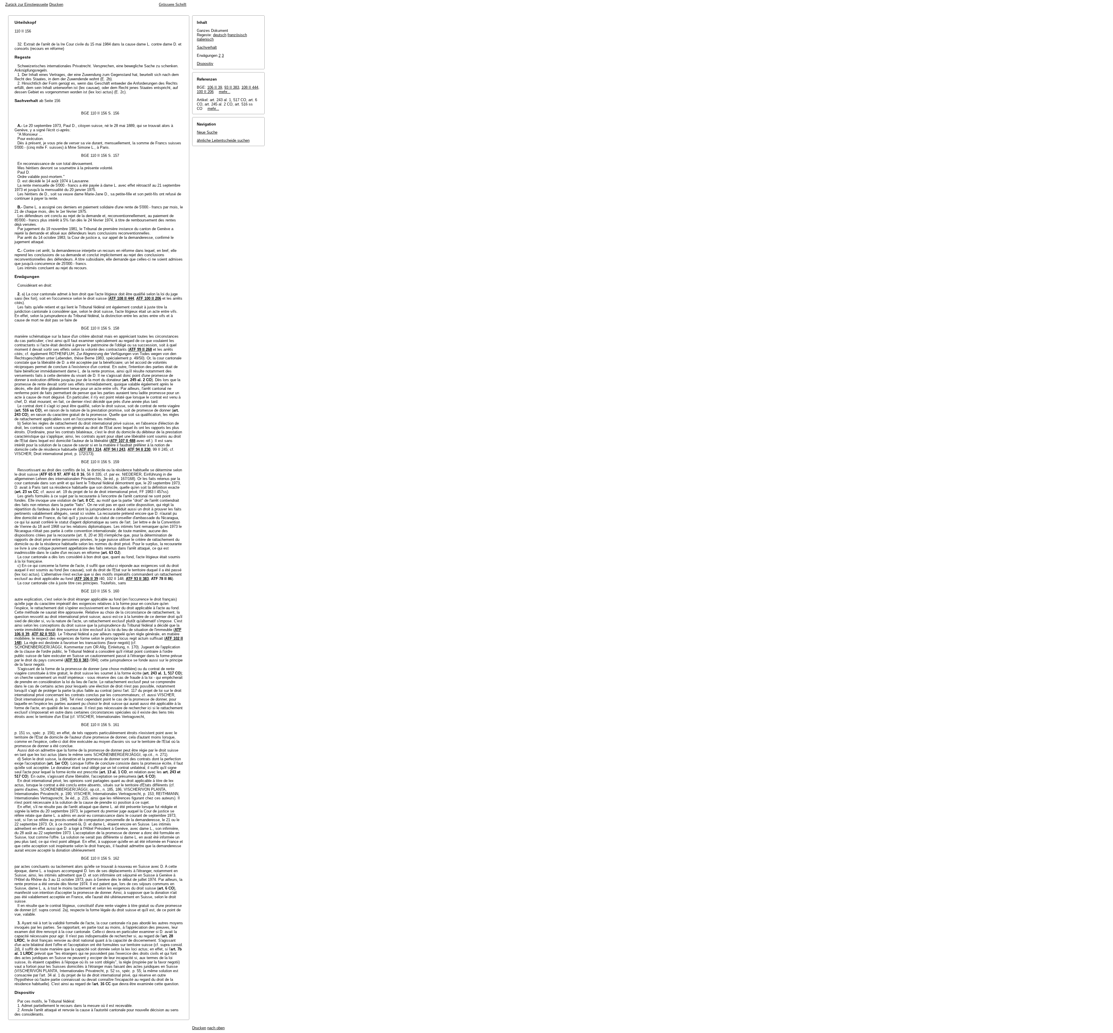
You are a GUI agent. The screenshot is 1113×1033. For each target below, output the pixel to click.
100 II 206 (205, 92)
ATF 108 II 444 (121, 298)
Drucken (56, 4)
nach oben (216, 1028)
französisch (237, 35)
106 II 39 (214, 87)
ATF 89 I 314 (90, 449)
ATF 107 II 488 (122, 441)
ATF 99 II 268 (140, 349)
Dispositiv (205, 63)
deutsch (219, 35)
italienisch (205, 39)
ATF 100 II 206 (148, 298)
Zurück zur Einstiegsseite (26, 4)
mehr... (224, 92)
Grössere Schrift (172, 4)
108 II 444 (249, 87)
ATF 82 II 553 (43, 634)
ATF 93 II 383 (137, 578)
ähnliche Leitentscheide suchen (223, 140)
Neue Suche (207, 132)
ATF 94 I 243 (114, 449)
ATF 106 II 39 (86, 578)
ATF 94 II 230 (139, 449)
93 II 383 (231, 87)
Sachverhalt (207, 47)
